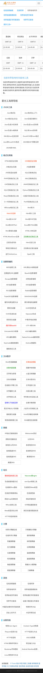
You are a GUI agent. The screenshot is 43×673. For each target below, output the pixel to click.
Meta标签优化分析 (11, 511)
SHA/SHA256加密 (30, 296)
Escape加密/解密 (11, 279)
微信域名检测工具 (11, 476)
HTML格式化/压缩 (11, 161)
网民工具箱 (27, 663)
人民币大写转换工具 (31, 408)
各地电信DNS (31, 445)
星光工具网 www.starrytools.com (27, 671)
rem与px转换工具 (31, 481)
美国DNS (11, 462)
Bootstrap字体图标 (11, 649)
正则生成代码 (11, 242)
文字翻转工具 (11, 391)
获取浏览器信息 (11, 439)
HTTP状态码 (11, 637)
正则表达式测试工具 (31, 237)
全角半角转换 (31, 403)
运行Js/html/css (11, 254)
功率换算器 (31, 547)
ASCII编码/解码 (30, 331)
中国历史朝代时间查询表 (11, 607)
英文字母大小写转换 (11, 408)
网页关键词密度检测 (31, 511)
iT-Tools (13, 663)
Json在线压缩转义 (30, 119)
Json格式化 (11, 113)
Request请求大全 (11, 632)
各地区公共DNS (11, 445)
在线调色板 (31, 493)
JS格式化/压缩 (11, 167)
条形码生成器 (11, 320)
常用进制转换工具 (11, 420)
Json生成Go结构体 (11, 130)
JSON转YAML (11, 148)
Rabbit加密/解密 (31, 291)
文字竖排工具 (31, 385)
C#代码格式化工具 (11, 184)
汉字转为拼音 (11, 374)
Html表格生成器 (11, 231)
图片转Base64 (11, 325)
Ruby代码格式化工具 (11, 196)
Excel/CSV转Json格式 (31, 136)
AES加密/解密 (11, 285)
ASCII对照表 (30, 637)
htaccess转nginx (31, 476)
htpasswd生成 (31, 314)
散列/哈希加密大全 (11, 302)
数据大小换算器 (30, 564)
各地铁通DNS (11, 457)
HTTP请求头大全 (31, 632)
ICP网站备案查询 (31, 505)
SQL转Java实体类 (30, 130)
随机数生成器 (11, 414)
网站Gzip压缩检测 (11, 499)
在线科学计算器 (11, 535)
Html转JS (31, 207)
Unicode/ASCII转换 (11, 331)
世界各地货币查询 (26, 15)
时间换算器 (11, 559)
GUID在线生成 (11, 314)
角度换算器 (11, 564)
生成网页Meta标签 (30, 487)
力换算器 (31, 570)
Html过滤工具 (31, 242)
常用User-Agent (11, 626)
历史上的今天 (11, 613)
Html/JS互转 (11, 213)
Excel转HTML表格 (30, 225)
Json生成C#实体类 (11, 124)
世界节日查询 (28, 20)
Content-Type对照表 (31, 626)
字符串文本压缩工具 (31, 397)
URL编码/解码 (11, 337)
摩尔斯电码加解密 (30, 302)
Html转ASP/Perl (11, 225)
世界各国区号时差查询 (12, 20)
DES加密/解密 (31, 285)
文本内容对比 (31, 379)
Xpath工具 (31, 254)
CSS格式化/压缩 (31, 161)
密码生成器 (11, 308)
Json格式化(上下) (31, 113)
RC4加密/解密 (11, 291)
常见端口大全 (31, 643)
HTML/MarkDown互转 (11, 237)
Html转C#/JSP (11, 219)
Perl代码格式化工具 (31, 202)
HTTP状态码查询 (11, 516)
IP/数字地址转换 (31, 320)
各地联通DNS (11, 451)
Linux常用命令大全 (11, 655)
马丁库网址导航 (12, 666)
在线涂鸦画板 (8, 10)
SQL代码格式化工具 (11, 190)
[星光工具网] (9, 3)
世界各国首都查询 (10, 15)
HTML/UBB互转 (31, 231)
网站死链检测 (31, 499)
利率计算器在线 (11, 530)
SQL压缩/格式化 (31, 173)
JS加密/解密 (30, 167)
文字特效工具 (11, 397)
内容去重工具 (31, 391)
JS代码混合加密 (11, 173)
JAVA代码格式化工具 (30, 184)
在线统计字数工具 (11, 385)
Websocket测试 (30, 433)
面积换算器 (31, 535)
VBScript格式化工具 (11, 207)
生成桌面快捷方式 (11, 481)
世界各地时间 (32, 10)
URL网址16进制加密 (31, 267)
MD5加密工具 (11, 267)
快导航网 (35, 663)
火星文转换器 (31, 374)
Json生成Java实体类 (30, 124)
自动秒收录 (30, 666)
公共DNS (31, 439)
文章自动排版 (31, 362)
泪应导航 (22, 666)
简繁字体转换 (31, 368)
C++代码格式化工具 (11, 202)
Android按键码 (31, 343)
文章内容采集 (11, 368)
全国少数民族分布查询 (31, 601)
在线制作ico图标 (11, 487)
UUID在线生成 (31, 308)
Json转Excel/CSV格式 (11, 142)
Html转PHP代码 (31, 219)
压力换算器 (11, 547)
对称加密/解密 (31, 279)
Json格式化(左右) (11, 119)
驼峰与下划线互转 (11, 403)
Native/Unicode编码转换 (31, 337)
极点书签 (19, 663)
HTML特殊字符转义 (11, 643)
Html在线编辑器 (11, 362)
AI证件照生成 (31, 613)
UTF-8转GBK (31, 325)
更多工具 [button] (7, 24)
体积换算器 (31, 541)
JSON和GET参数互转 (31, 142)
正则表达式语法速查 (31, 248)
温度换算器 (31, 553)
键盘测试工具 (11, 349)
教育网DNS (31, 457)
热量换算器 (11, 541)
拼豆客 (36, 666)
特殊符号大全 (31, 607)
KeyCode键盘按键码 (11, 343)
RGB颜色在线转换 (30, 420)
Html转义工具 (31, 213)
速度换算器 (31, 559)
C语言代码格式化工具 (31, 196)
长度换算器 (11, 553)
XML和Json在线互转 (11, 136)
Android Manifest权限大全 (31, 649)
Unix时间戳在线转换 (31, 414)
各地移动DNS (31, 451)
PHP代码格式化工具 (11, 178)
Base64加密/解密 (31, 273)
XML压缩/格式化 (31, 178)
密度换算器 (11, 570)
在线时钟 (20, 10)
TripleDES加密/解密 (11, 296)
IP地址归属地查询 (11, 433)
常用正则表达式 (11, 248)
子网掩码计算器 (30, 530)
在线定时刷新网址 (11, 493)
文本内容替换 (11, 379)
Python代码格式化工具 (31, 190)
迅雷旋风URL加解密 (11, 273)
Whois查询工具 (11, 505)
